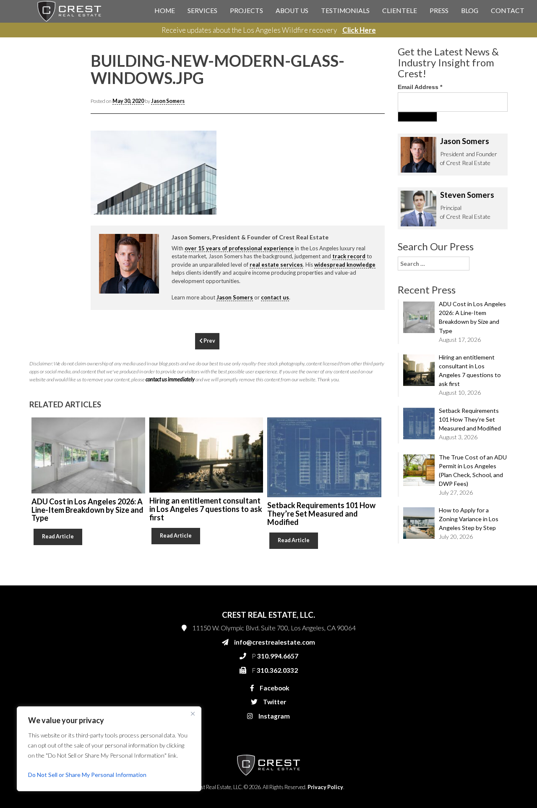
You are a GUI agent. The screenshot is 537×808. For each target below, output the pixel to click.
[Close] (193, 713)
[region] (109, 748)
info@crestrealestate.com (378, 164)
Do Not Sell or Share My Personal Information (87, 774)
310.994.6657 (364, 181)
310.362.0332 (363, 198)
